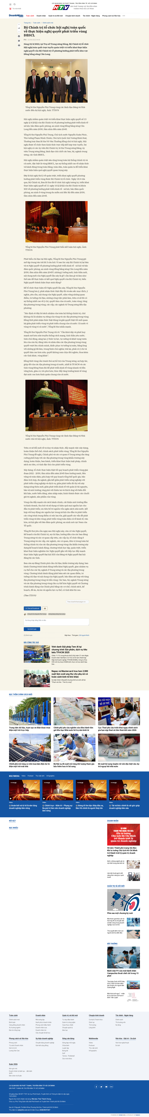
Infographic (50, 776)
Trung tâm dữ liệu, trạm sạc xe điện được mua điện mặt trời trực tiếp (29, 728)
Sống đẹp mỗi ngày (68, 1043)
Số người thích (84, 635)
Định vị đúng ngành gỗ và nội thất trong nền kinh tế (115, 862)
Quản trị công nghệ (68, 1022)
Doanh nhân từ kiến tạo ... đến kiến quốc (20, 1072)
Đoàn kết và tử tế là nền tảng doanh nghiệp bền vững (23, 806)
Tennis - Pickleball (68, 1056)
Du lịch (118, 1045)
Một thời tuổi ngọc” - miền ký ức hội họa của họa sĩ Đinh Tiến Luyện (116, 995)
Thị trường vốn (121, 1022)
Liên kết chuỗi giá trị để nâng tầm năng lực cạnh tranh (115, 875)
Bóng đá (65, 1051)
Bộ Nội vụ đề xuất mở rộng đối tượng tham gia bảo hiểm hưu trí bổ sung (74, 765)
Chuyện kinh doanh (72, 16)
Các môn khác (67, 1058)
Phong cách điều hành (43, 1025)
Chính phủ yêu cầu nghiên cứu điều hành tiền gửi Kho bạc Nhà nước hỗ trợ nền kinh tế (73, 728)
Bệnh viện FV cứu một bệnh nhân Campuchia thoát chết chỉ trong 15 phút (122, 973)
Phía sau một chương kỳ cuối (120, 913)
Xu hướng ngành (14, 1027)
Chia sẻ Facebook (33, 608)
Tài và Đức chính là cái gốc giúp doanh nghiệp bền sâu (124, 806)
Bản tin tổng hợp (14, 1030)
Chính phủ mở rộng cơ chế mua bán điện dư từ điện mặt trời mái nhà (29, 765)
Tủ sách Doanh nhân (16, 1045)
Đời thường (112, 943)
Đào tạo (65, 1030)
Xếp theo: (68, 635)
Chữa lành (65, 1045)
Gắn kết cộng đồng (42, 1045)
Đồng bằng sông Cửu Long (57, 614)
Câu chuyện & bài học (43, 1033)
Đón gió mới (13, 1068)
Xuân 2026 (13, 1064)
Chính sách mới (48, 23)
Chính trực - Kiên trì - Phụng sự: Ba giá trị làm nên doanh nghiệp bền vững (57, 808)
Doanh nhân (41, 16)
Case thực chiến (67, 1025)
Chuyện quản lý (67, 1027)
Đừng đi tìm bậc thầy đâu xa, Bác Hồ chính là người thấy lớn (90, 806)
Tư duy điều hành (68, 1019)
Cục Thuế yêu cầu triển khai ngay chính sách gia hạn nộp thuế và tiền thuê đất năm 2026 (118, 728)
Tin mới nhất (16, 8)
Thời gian (75, 635)
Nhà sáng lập (40, 1019)
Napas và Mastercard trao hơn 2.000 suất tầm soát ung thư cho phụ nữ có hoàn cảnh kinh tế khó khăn (70, 674)
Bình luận (12, 1022)
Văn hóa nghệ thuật (122, 1043)
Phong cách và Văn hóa (111, 16)
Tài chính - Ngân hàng (91, 16)
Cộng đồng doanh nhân (17, 1025)
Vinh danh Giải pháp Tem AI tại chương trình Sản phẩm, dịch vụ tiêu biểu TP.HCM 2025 (69, 649)
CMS (122, 1115)
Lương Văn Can (14, 1051)
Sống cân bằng (68, 1038)
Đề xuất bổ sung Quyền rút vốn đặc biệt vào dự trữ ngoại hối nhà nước (118, 765)
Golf (63, 1053)
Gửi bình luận (32, 629)
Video (24, 776)
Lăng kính (92, 1027)
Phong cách (13, 1043)
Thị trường (92, 1025)
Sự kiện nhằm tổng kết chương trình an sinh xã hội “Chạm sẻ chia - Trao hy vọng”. (69, 681)
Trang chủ (27, 23)
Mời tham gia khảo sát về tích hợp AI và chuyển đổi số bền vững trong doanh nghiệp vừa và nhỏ (115, 922)
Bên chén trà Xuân (15, 1076)
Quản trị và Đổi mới (55, 16)
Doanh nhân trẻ (41, 1030)
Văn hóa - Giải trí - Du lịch (126, 1038)
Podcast (30, 776)
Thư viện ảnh (40, 776)
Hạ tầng (118, 1025)
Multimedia (14, 776)
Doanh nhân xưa (41, 1027)
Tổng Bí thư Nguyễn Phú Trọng (37, 614)
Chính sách (119, 1019)
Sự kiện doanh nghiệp (44, 1038)
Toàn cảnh (30, 16)
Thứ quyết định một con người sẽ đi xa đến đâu (115, 932)
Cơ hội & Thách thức (96, 1019)
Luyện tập (65, 1048)
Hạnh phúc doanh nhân (43, 1022)
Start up (91, 1022)
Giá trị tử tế (12, 1048)
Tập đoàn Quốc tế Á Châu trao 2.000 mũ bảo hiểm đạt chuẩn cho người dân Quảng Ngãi (116, 984)
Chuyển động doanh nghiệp (45, 1043)
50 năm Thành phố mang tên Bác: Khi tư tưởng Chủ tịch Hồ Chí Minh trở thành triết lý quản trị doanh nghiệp (122, 852)
